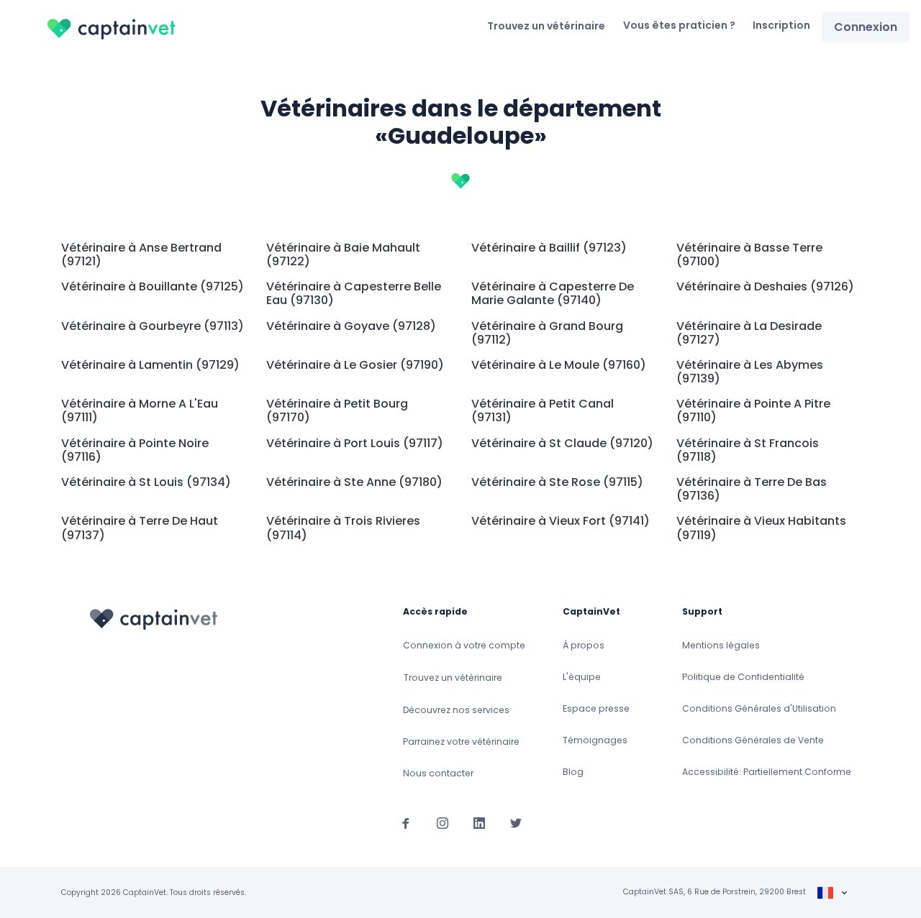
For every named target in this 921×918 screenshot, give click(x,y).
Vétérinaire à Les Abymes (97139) (749, 372)
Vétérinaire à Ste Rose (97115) (557, 482)
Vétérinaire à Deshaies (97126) (765, 286)
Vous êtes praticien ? (679, 25)
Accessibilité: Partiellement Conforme (766, 772)
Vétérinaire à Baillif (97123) (549, 247)
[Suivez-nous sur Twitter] (516, 822)
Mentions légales (721, 645)
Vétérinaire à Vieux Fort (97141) (560, 521)
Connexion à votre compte (464, 645)
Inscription (781, 25)
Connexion (865, 27)
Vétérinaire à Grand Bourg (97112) (547, 333)
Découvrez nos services (456, 710)
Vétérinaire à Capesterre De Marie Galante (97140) (552, 293)
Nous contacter (438, 773)
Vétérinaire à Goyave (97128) (351, 326)
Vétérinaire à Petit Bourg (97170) (337, 410)
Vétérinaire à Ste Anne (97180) (354, 482)
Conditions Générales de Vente (753, 740)
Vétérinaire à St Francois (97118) (747, 450)
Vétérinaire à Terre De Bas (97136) (751, 489)
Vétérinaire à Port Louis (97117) (354, 443)
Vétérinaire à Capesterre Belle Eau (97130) (353, 293)
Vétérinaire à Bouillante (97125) (152, 286)
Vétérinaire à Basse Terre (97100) (749, 254)
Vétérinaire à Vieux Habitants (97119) (761, 528)
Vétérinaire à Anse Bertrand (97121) (141, 254)
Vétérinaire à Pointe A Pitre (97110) (753, 410)
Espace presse (596, 708)
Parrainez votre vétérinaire (461, 741)
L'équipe (582, 677)
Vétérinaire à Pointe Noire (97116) (135, 450)
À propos (583, 645)
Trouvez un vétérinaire (546, 26)
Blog (573, 772)
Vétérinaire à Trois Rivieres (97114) (343, 528)
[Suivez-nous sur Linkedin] (479, 822)
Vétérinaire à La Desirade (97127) (749, 333)
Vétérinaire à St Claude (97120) (562, 443)
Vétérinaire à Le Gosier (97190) (355, 365)
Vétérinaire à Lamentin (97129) (150, 365)
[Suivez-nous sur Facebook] (406, 822)
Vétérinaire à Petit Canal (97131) (542, 410)
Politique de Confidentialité (743, 677)
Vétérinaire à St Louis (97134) (146, 482)
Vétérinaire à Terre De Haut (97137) (139, 528)
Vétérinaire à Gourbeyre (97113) (152, 326)
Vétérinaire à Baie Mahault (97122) (343, 254)
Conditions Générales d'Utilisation (759, 708)
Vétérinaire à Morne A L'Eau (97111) (139, 410)
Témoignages (595, 740)
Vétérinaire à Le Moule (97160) (558, 365)
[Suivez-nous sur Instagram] (442, 822)
